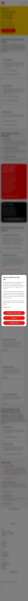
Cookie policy (6, 307)
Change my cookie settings (14, 313)
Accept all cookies (14, 323)
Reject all (14, 318)
